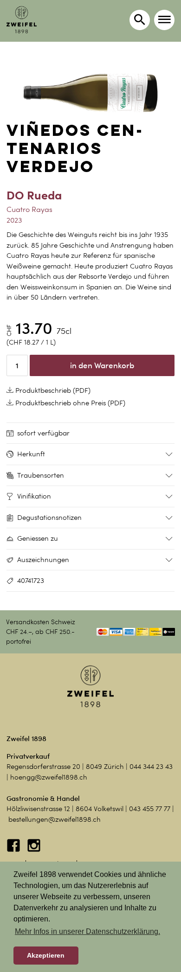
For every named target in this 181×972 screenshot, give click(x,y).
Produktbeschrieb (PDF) (51, 390)
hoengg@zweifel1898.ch (48, 777)
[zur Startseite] (21, 20)
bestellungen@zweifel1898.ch (54, 819)
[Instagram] (34, 850)
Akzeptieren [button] (46, 955)
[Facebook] (14, 850)
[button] (164, 20)
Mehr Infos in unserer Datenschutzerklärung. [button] (87, 931)
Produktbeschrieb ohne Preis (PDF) (69, 403)
